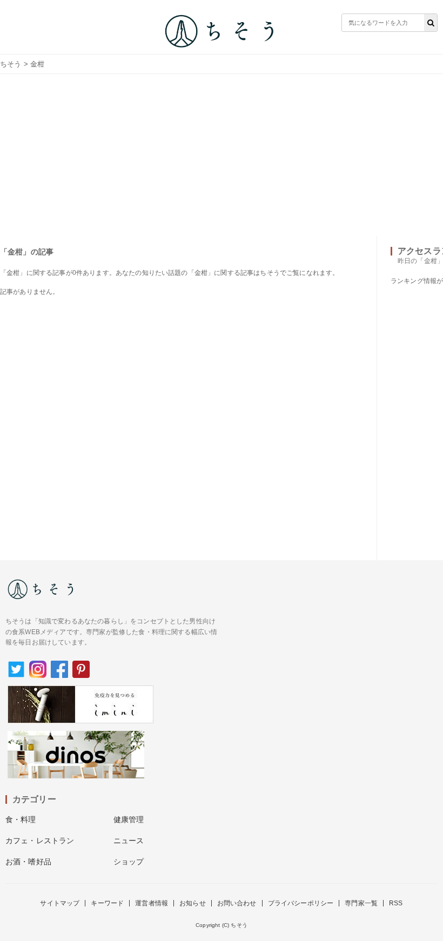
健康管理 (128, 819)
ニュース (128, 840)
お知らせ (192, 903)
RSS (395, 903)
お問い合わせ (237, 903)
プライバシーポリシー (301, 903)
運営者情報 (151, 903)
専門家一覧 (361, 903)
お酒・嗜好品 (28, 861)
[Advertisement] (221, 155)
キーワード (107, 903)
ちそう (10, 64)
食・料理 (20, 819)
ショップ (128, 861)
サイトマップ (59, 903)
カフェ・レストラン (39, 840)
